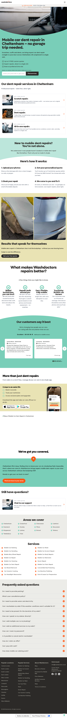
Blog (36, 666)
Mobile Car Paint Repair (45, 564)
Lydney (22, 530)
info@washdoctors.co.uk (59, 664)
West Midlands (5, 701)
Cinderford (23, 523)
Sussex (3, 698)
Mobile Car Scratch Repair (46, 551)
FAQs (36, 684)
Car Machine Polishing (45, 571)
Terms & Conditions (40, 687)
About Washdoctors (41, 663)
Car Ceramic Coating (11, 571)
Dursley (22, 527)
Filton (38, 527)
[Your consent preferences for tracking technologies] (64, 715)
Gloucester (56, 527)
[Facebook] (53, 674)
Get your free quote (10, 256)
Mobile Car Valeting (10, 547)
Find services (32, 73)
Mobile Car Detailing (10, 551)
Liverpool (4, 683)
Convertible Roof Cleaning (46, 568)
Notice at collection (23, 716)
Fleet (19, 687)
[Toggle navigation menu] (65, 2)
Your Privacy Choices (39, 716)
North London (5, 669)
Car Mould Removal (10, 568)
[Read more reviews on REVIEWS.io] (57, 361)
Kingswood (7, 530)
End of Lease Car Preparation (47, 574)
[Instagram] (56, 674)
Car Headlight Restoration (12, 574)
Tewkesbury (7, 533)
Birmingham (4, 689)
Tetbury (55, 530)
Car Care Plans (22, 684)
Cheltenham (7, 523)
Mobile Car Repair (10, 557)
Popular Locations (7, 663)
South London (5, 671)
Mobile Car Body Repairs (45, 554)
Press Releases (39, 676)
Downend (6, 527)
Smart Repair (42, 561)
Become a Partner (40, 669)
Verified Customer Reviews (40, 680)
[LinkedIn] (59, 674)
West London (5, 677)
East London (4, 674)
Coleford (55, 523)
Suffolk (3, 695)
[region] (33, 348)
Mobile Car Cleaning (10, 561)
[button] (2, 349)
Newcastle (4, 686)
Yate (21, 533)
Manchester (4, 680)
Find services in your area (14, 481)
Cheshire (3, 692)
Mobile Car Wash (43, 547)
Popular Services (23, 663)
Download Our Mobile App (41, 672)
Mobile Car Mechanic (44, 557)
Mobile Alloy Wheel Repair (12, 554)
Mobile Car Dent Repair (11, 564)
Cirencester (40, 523)
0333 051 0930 (27, 5)
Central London (5, 666)
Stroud (38, 530)
